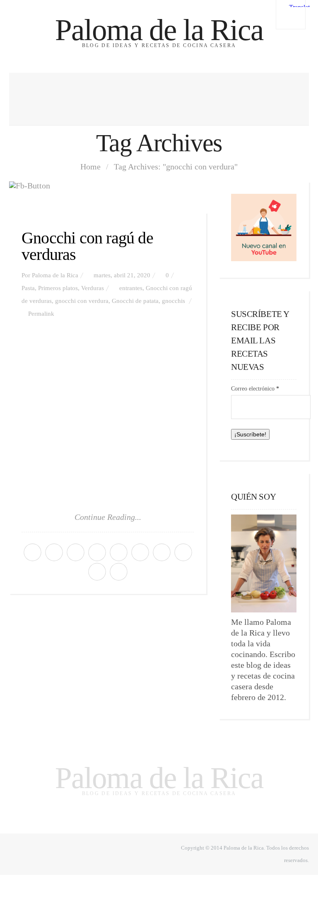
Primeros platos (58, 288)
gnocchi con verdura (81, 301)
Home (90, 166)
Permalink (41, 313)
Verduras (92, 288)
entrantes (130, 288)
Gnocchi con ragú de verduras (87, 246)
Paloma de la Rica (159, 30)
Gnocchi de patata (135, 301)
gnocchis (173, 301)
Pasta (28, 288)
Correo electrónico (255, 389)
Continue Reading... (108, 517)
